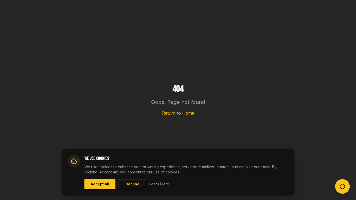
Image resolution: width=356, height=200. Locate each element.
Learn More (159, 184)
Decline (132, 184)
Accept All (100, 184)
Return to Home (178, 113)
